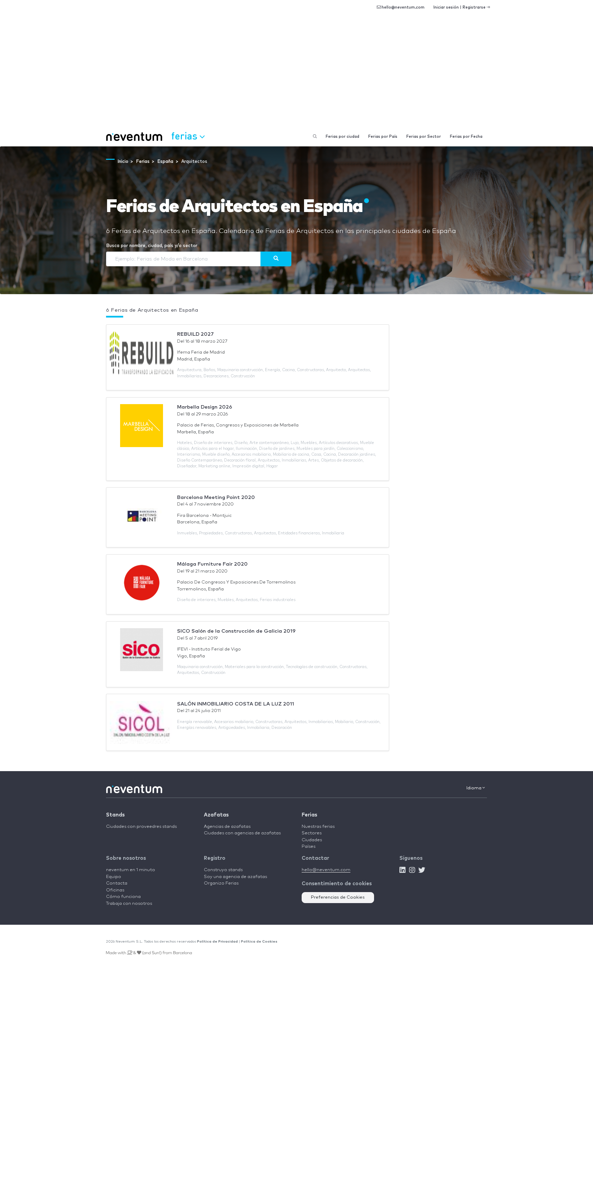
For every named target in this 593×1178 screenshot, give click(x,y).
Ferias (309, 815)
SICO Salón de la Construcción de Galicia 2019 (236, 631)
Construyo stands (223, 870)
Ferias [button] (185, 135)
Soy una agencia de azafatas (235, 877)
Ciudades (312, 840)
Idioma (474, 788)
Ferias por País (382, 136)
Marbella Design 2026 (204, 407)
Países (308, 846)
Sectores (312, 833)
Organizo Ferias (221, 883)
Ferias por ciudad (342, 136)
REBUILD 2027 (195, 334)
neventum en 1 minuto (130, 870)
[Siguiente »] (275, 259)
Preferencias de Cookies (338, 897)
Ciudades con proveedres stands (141, 826)
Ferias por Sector (423, 136)
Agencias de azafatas (227, 826)
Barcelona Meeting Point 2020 (216, 497)
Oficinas (115, 890)
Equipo (113, 877)
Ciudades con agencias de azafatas (242, 833)
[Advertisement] (296, 75)
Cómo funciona (123, 896)
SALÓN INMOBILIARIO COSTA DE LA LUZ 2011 (235, 704)
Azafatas (216, 815)
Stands (115, 815)
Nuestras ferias (318, 826)
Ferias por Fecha (466, 136)
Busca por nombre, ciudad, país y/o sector (151, 246)
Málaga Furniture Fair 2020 (212, 564)
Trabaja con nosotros (129, 903)
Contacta (116, 883)
